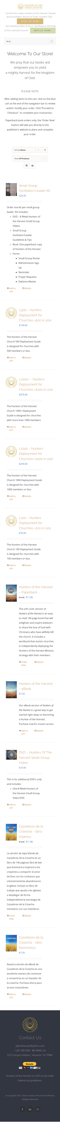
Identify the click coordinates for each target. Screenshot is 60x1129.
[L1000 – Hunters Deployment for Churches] (11, 451)
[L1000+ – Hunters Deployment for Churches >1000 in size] (11, 382)
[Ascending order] (45, 150)
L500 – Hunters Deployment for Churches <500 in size (35, 315)
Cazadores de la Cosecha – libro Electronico (31, 942)
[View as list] (32, 165)
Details (28, 288)
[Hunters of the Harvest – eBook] (11, 689)
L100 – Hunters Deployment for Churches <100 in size (35, 523)
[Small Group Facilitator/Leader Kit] (11, 189)
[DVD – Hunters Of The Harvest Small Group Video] (11, 755)
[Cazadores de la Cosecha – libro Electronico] (11, 943)
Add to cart (12, 290)
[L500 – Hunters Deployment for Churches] (11, 312)
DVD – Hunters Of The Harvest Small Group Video (35, 757)
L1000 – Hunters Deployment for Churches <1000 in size (36, 454)
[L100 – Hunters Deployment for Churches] (11, 520)
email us (40, 1050)
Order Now (24, 663)
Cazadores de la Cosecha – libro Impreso (31, 831)
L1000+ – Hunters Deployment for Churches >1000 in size (36, 384)
